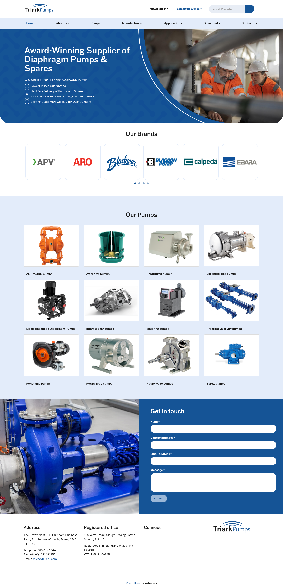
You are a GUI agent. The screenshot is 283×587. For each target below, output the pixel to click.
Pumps (95, 23)
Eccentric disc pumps (221, 273)
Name (155, 421)
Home (30, 23)
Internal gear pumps (100, 328)
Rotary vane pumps (159, 383)
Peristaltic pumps (38, 383)
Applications (173, 23)
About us (62, 23)
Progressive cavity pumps (224, 328)
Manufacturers (132, 23)
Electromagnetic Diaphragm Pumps (50, 328)
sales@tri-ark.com (189, 8)
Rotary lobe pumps (99, 383)
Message (158, 470)
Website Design (133, 582)
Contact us (249, 23)
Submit (159, 498)
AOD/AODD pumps (39, 274)
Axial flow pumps (98, 274)
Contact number (163, 437)
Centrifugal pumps (159, 274)
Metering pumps (157, 328)
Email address (161, 454)
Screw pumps (216, 383)
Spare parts (212, 23)
